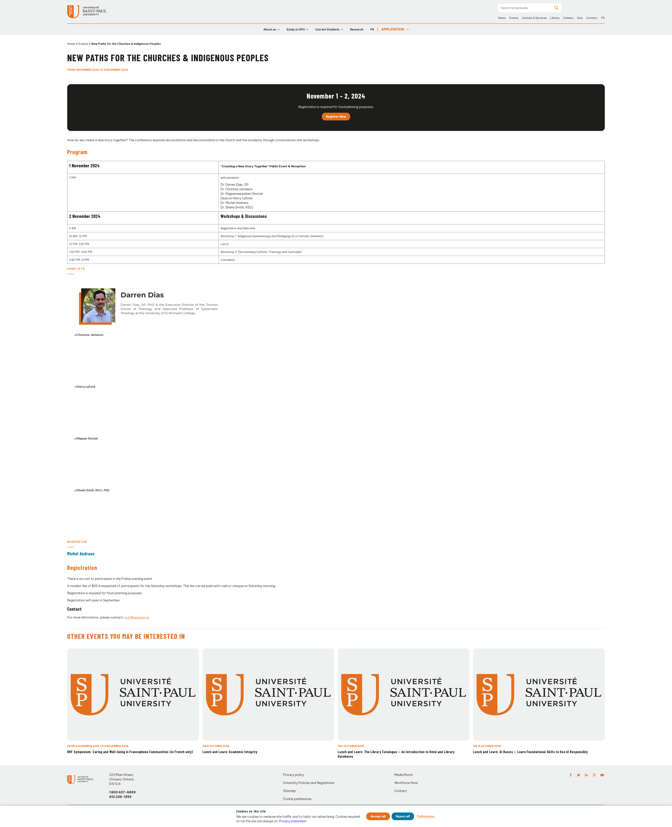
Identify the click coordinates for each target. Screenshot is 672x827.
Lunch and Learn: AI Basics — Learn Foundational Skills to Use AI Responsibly (530, 752)
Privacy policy (293, 775)
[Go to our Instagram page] (594, 775)
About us (269, 29)
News (502, 18)
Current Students (327, 29)
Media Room (403, 775)
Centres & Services (534, 18)
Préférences (425, 816)
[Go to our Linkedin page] (586, 775)
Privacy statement (292, 821)
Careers (568, 18)
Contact (592, 18)
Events (513, 18)
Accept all (378, 816)
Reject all (403, 816)
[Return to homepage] (87, 11)
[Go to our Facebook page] (570, 775)
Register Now (336, 116)
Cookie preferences (297, 799)
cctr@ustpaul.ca (136, 617)
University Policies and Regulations (308, 783)
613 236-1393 (120, 797)
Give (580, 18)
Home (71, 44)
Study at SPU (295, 29)
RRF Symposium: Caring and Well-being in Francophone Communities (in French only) (130, 752)
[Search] (556, 8)
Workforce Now (406, 783)
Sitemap (289, 791)
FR (603, 18)
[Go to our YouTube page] (602, 775)
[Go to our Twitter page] (578, 775)
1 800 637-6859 (122, 792)
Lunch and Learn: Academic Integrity (229, 752)
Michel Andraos (80, 553)
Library (555, 18)
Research (356, 29)
